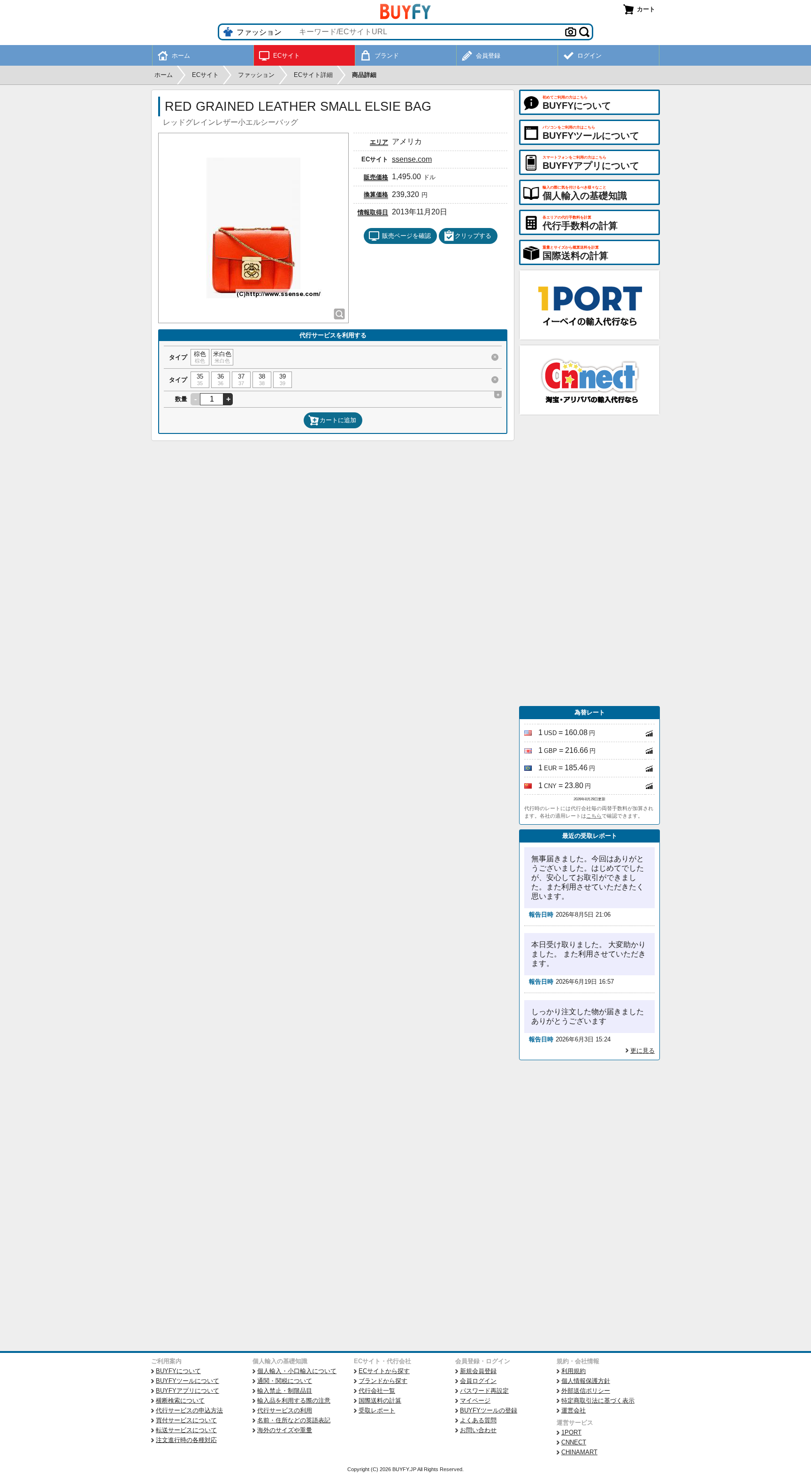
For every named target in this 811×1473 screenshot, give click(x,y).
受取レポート (377, 1410)
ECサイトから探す (384, 1370)
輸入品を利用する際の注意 (293, 1400)
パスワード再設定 (484, 1390)
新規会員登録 (478, 1370)
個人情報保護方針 (585, 1380)
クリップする (473, 235)
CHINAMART (579, 1452)
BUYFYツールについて (187, 1380)
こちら (594, 816)
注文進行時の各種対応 (186, 1439)
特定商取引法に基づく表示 (598, 1400)
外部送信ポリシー (585, 1390)
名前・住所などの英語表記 (293, 1420)
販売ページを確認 (406, 235)
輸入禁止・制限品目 (284, 1390)
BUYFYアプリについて (187, 1390)
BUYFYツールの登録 (488, 1410)
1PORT (571, 1432)
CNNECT (573, 1442)
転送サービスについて (186, 1430)
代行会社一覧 (377, 1390)
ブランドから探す (383, 1380)
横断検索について (180, 1400)
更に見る (642, 1050)
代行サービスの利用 (284, 1410)
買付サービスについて (186, 1420)
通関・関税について (284, 1380)
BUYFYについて (178, 1370)
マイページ (475, 1400)
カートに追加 (338, 420)
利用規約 (573, 1370)
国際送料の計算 (380, 1400)
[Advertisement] (589, 560)
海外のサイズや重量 (284, 1430)
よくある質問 (478, 1420)
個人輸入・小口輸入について (297, 1370)
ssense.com (412, 159)
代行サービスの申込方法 (189, 1410)
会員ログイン (478, 1380)
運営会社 (573, 1410)
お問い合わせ (478, 1430)
